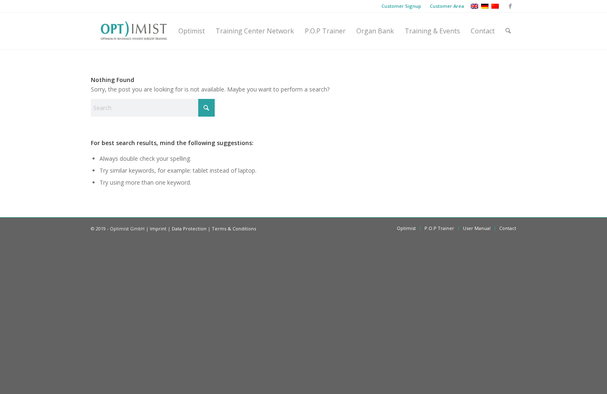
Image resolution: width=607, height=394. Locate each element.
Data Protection (189, 228)
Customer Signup (401, 6)
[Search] (508, 31)
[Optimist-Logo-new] (134, 31)
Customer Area (447, 6)
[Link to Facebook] (510, 6)
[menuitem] (401, 6)
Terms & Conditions (234, 228)
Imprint (158, 228)
